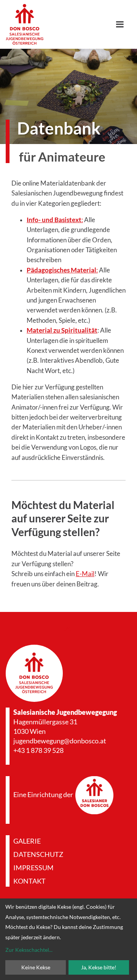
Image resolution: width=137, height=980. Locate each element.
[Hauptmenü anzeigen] (122, 24)
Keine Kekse (35, 967)
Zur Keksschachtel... (29, 949)
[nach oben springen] (68, 628)
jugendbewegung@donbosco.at (59, 741)
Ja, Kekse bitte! (98, 967)
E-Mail (85, 574)
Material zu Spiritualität (62, 330)
